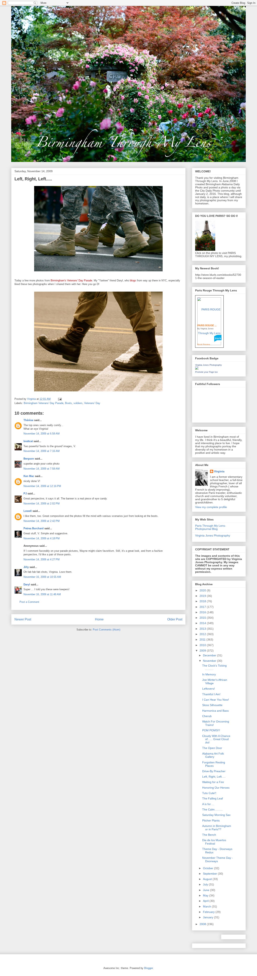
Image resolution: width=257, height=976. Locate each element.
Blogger (148, 968)
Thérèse (28, 420)
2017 (203, 606)
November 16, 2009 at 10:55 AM (42, 576)
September (210, 873)
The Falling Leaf (212, 798)
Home (99, 619)
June (206, 890)
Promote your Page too (206, 372)
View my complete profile (211, 507)
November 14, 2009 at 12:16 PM (42, 486)
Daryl (26, 584)
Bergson (28, 458)
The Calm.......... (212, 809)
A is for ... (208, 804)
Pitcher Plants (211, 820)
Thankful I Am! (211, 694)
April (206, 900)
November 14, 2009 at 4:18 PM (41, 538)
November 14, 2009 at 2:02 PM (41, 503)
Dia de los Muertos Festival (214, 842)
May (206, 895)
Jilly (26, 567)
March (207, 906)
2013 (203, 628)
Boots (68, 403)
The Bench (209, 834)
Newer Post (22, 619)
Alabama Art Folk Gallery (213, 755)
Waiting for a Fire (213, 782)
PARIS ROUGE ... (206, 325)
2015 (203, 617)
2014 (203, 623)
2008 (203, 924)
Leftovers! (208, 688)
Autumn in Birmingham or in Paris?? (216, 827)
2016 (203, 612)
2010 (203, 645)
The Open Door (212, 748)
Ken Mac (28, 476)
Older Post (174, 619)
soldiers (78, 403)
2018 (203, 601)
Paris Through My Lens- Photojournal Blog (210, 527)
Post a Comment (29, 601)
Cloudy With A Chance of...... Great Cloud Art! (216, 739)
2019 (203, 595)
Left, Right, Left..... (214, 776)
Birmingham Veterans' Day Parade (43, 403)
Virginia (219, 471)
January (208, 917)
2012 (203, 634)
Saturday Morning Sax (216, 814)
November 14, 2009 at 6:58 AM (41, 433)
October (208, 868)
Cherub (207, 716)
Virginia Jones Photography (208, 365)
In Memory (209, 674)
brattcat (28, 441)
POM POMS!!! (211, 730)
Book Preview (203, 344)
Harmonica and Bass (215, 710)
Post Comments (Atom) (106, 629)
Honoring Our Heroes (215, 787)
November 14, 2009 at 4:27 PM (41, 559)
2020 (203, 590)
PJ (25, 493)
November (210, 660)
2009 (203, 650)
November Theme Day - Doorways (217, 859)
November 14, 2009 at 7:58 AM (41, 468)
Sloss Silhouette (212, 705)
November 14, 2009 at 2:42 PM (41, 520)
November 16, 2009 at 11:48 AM (42, 594)
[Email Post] (59, 398)
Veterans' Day (92, 403)
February (209, 911)
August (208, 879)
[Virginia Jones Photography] (196, 368)
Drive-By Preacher (213, 771)
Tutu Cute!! (209, 793)
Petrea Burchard (33, 528)
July (206, 884)
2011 (203, 639)
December (210, 655)
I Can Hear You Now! (215, 699)
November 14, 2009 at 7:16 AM (41, 451)
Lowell (27, 510)
